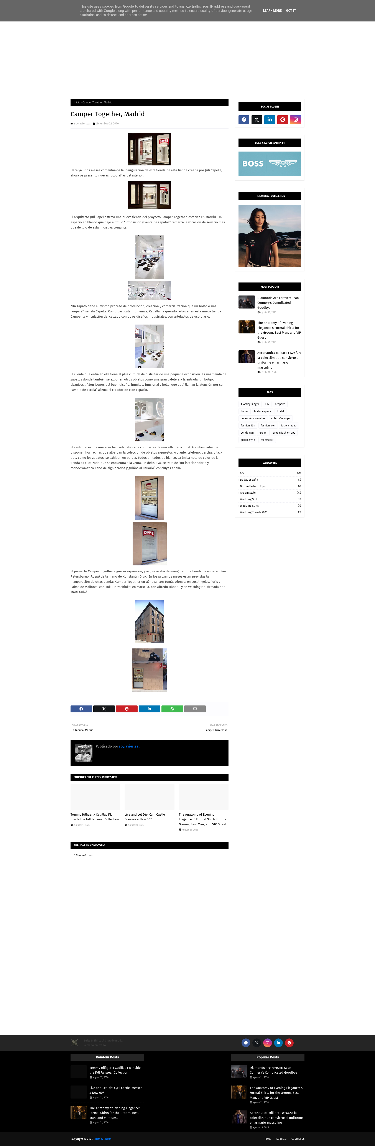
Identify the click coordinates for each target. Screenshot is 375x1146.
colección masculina (253, 418)
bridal (280, 411)
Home (268, 1139)
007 (267, 404)
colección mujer (280, 418)
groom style (248, 439)
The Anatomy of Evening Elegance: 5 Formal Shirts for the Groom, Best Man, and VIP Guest (202, 819)
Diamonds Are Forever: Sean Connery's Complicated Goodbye (278, 303)
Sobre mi (281, 1139)
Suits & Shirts (102, 1139)
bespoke (280, 404)
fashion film (248, 425)
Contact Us (297, 1139)
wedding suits (270, 505)
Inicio (77, 102)
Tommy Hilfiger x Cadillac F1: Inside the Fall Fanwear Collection (95, 817)
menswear (267, 439)
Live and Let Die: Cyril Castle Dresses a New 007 (145, 817)
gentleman (247, 432)
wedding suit (270, 499)
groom (263, 432)
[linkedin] (269, 119)
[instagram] (295, 119)
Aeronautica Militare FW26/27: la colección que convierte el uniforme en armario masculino (279, 360)
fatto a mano (288, 425)
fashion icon (268, 425)
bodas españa (262, 411)
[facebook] (243, 119)
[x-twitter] (257, 119)
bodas (244, 411)
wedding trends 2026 (270, 512)
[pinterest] (282, 119)
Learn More (272, 10)
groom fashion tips (284, 432)
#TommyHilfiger (250, 404)
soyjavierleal (82, 123)
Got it (291, 10)
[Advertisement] (187, 59)
